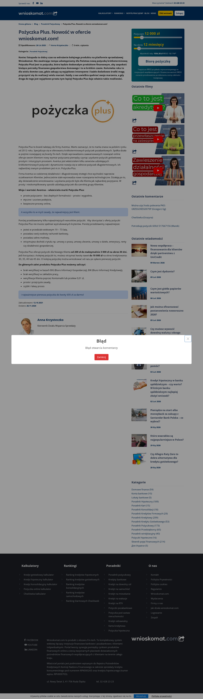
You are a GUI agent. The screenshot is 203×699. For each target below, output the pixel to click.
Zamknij (101, 357)
